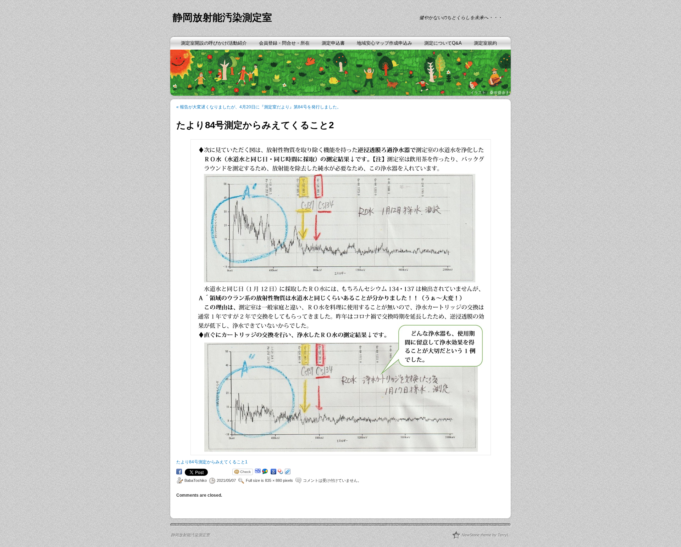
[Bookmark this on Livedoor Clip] (287, 471)
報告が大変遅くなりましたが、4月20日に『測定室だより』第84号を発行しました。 (258, 107)
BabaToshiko (195, 480)
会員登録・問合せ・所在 (284, 43)
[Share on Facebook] (179, 471)
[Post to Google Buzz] (265, 471)
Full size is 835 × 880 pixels (269, 480)
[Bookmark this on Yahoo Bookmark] (280, 471)
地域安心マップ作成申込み (384, 43)
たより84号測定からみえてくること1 (212, 461)
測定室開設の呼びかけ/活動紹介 (214, 43)
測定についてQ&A (443, 43)
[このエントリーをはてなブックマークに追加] (258, 471)
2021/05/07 (226, 480)
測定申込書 (333, 43)
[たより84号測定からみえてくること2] (340, 297)
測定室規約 (485, 43)
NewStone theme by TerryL (485, 535)
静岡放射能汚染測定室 (222, 17)
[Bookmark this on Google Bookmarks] (273, 471)
